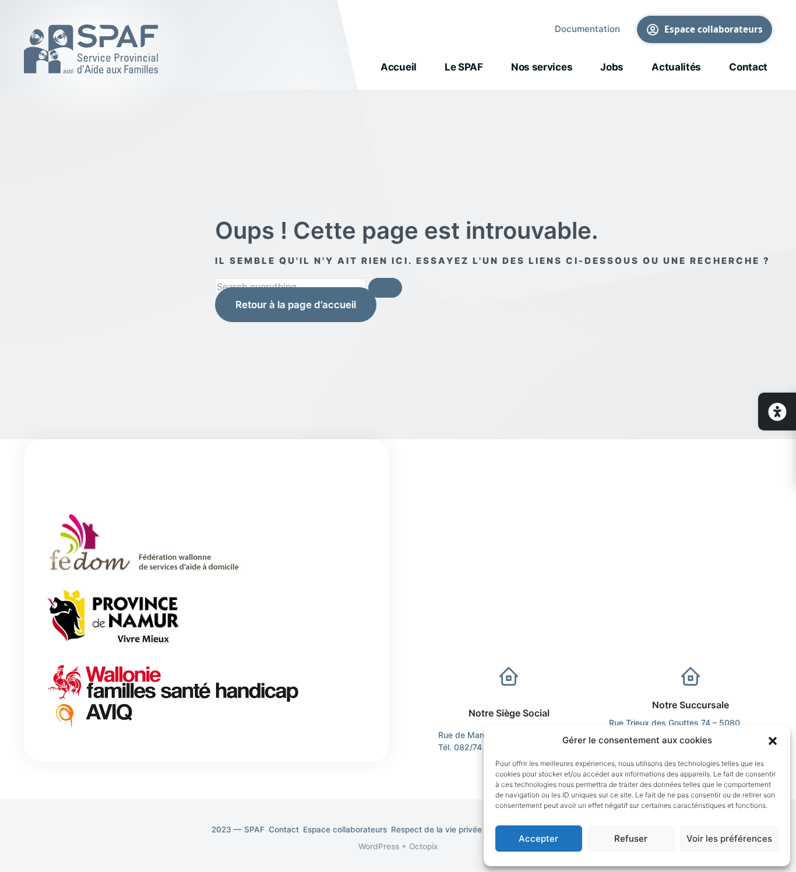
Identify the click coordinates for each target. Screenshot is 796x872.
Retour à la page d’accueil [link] (295, 304)
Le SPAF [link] (464, 67)
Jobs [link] (612, 67)
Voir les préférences (729, 838)
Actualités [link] (676, 67)
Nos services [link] (541, 67)
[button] (773, 740)
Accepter (538, 838)
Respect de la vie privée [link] (436, 829)
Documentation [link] (587, 28)
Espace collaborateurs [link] (714, 29)
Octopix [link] (423, 846)
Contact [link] (748, 67)
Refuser (630, 838)
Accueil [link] (399, 67)
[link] (777, 411)
